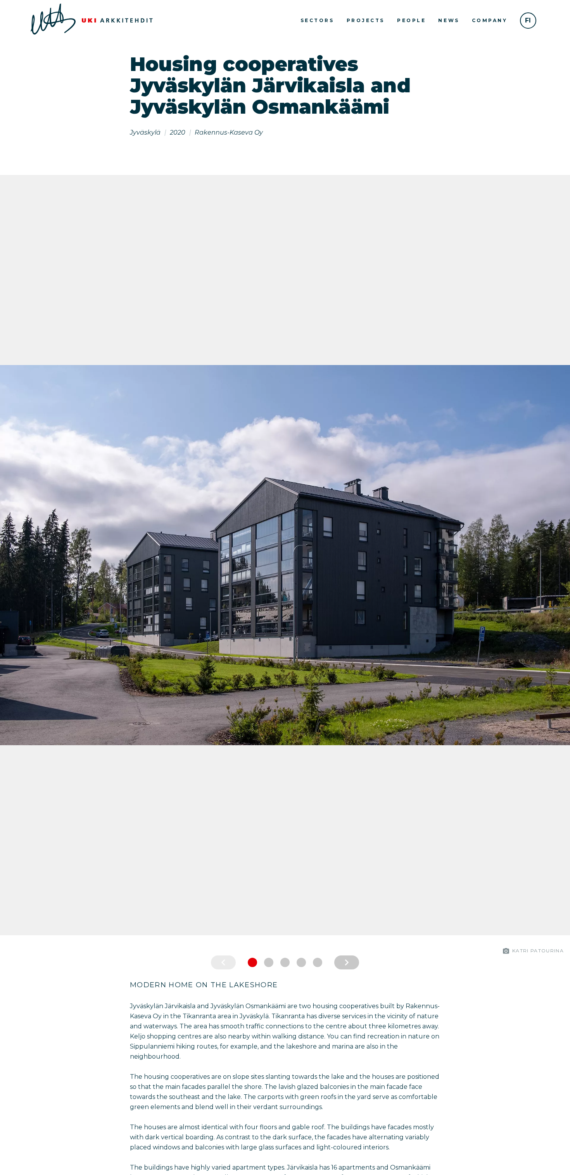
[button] (8, 555)
